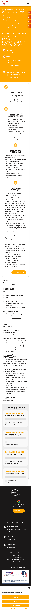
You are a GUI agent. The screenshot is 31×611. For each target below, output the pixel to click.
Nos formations (10, 9)
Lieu (8, 57)
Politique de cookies (8, 608)
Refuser (15, 601)
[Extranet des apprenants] (29, 26)
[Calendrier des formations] (29, 12)
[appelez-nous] (5, 537)
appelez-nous (11, 537)
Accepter (15, 597)
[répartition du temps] (4, 72)
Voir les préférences (15, 605)
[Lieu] (4, 56)
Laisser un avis (18, 511)
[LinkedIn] (29, 17)
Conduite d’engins (19, 9)
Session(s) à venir (19, 272)
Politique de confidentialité (20, 608)
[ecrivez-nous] (5, 545)
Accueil (4, 9)
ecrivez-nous (11, 545)
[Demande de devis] (29, 21)
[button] (28, 588)
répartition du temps (16, 72)
